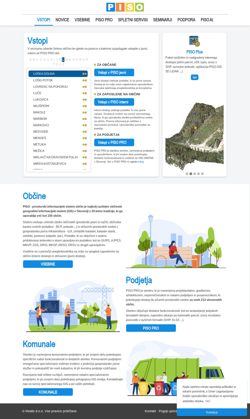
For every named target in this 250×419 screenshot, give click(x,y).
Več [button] (207, 401)
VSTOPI (43, 19)
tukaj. (141, 161)
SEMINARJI (162, 19)
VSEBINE (82, 19)
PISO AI (207, 19)
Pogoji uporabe (170, 411)
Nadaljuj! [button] (212, 412)
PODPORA (186, 19)
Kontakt (150, 411)
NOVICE (62, 19)
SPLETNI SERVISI (133, 19)
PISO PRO (104, 19)
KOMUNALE (48, 392)
